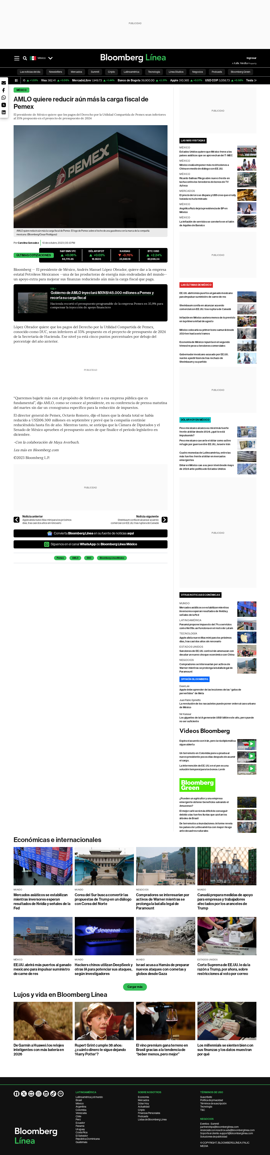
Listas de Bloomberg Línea (152, 1119)
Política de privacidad (211, 1100)
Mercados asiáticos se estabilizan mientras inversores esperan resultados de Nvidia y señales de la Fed (204, 611)
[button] (4, 83)
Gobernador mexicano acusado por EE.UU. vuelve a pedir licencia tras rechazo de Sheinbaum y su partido (203, 358)
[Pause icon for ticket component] (16, 80)
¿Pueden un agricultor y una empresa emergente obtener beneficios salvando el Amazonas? (204, 802)
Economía (143, 1097)
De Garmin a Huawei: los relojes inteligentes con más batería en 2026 (39, 1049)
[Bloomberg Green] (218, 785)
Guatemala (81, 1142)
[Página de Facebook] (16, 1094)
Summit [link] (95, 71)
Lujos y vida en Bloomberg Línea (60, 995)
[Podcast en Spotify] (61, 1094)
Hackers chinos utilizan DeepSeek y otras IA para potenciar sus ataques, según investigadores (104, 969)
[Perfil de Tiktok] (53, 1094)
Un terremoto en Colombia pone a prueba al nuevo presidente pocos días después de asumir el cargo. (207, 757)
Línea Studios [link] (176, 71)
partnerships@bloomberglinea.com (219, 1126)
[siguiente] (165, 520)
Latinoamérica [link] (131, 71)
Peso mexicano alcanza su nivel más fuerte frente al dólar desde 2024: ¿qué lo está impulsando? (204, 432)
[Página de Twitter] (24, 1094)
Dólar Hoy (143, 1103)
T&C (202, 1109)
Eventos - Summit (209, 1123)
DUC (89, 558)
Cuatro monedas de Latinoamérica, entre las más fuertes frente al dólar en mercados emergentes (205, 456)
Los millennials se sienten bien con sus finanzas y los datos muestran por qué (225, 1049)
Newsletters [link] (55, 71)
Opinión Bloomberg (194, 679)
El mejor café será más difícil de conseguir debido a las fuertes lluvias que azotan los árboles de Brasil (203, 814)
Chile (78, 1116)
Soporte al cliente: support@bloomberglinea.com (226, 1133)
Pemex (60, 558)
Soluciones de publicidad (213, 1136)
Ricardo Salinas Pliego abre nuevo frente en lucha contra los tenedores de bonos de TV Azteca (204, 182)
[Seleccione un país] (50, 58)
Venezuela (81, 1113)
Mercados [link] (76, 71)
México (21, 90)
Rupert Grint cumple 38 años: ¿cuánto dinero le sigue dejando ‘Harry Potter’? (100, 1049)
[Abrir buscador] (25, 58)
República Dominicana (88, 1138)
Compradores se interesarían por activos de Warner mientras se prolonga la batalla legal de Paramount (206, 668)
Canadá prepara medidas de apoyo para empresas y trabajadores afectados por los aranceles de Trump (225, 901)
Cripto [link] (111, 71)
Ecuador (80, 1122)
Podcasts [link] (217, 71)
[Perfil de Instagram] (39, 1094)
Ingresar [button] (252, 58)
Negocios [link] (197, 71)
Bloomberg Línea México (112, 558)
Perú (78, 1119)
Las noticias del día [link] (30, 71)
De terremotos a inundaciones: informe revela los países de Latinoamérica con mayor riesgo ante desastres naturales (206, 827)
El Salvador (82, 1135)
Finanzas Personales (149, 1113)
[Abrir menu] (17, 58)
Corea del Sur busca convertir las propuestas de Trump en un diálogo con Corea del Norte (103, 899)
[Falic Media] (235, 63)
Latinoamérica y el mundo (89, 1097)
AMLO (75, 558)
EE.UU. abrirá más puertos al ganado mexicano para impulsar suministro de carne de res (42, 969)
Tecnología (206, 1106)
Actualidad (144, 1106)
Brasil (79, 1100)
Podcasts (143, 1116)
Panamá (80, 1125)
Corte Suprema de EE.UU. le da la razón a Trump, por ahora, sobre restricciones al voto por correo (223, 969)
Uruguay (80, 1129)
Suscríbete (206, 1097)
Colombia (81, 1109)
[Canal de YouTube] (31, 1094)
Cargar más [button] (135, 987)
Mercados (143, 1100)
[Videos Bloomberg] (218, 731)
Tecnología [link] (154, 71)
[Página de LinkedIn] (46, 1094)
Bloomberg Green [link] (240, 71)
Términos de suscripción (213, 1103)
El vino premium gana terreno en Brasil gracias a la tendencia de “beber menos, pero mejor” (162, 1049)
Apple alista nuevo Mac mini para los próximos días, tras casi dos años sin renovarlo (46, 521)
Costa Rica (81, 1132)
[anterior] (16, 520)
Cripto (141, 1109)
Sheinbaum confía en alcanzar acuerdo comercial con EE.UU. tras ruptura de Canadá (135, 521)
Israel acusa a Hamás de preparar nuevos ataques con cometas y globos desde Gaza (162, 969)
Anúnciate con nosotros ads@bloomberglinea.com (227, 1130)
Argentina (81, 1106)
